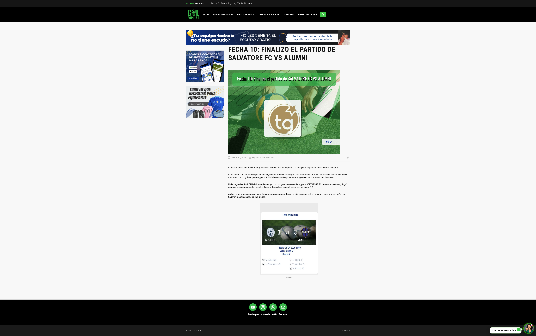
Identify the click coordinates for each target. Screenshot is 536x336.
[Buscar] (323, 14)
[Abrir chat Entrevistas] (529, 328)
